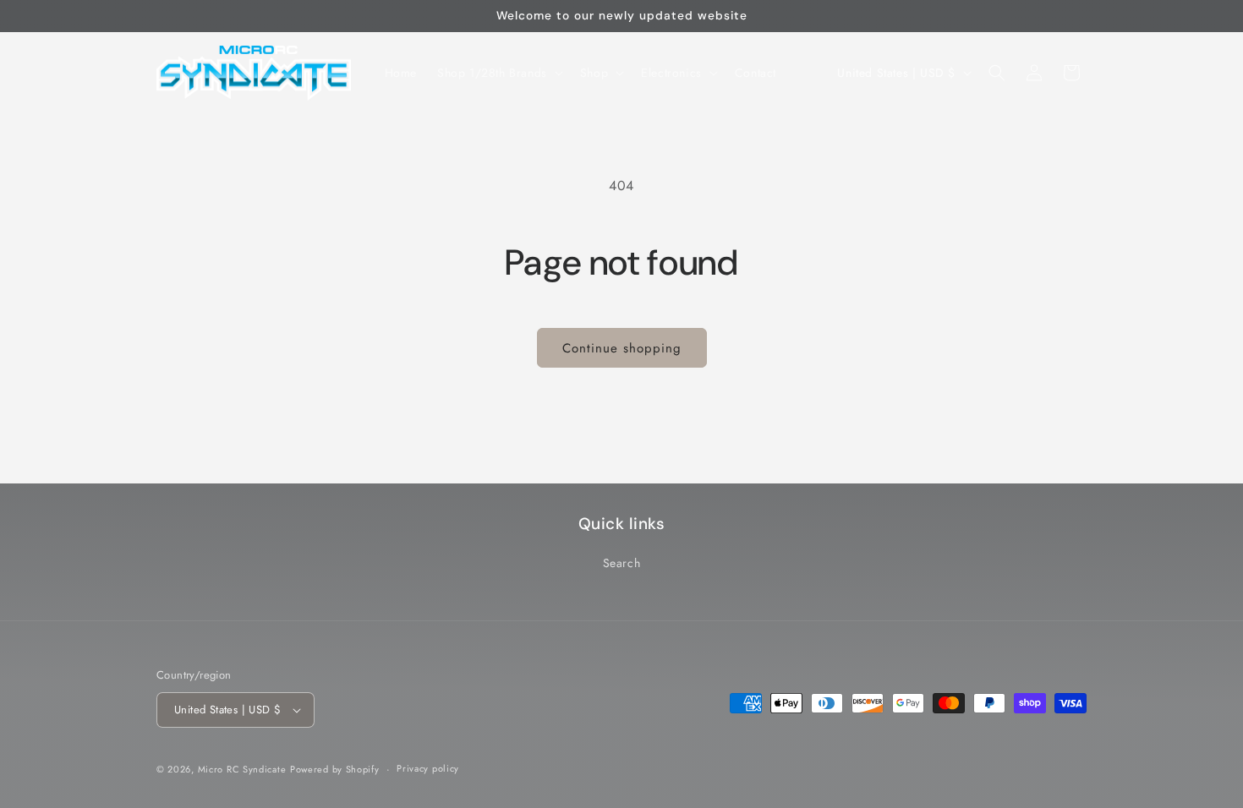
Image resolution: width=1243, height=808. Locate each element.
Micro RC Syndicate (242, 769)
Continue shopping (622, 348)
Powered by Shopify (335, 769)
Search (622, 562)
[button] (498, 72)
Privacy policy (428, 768)
